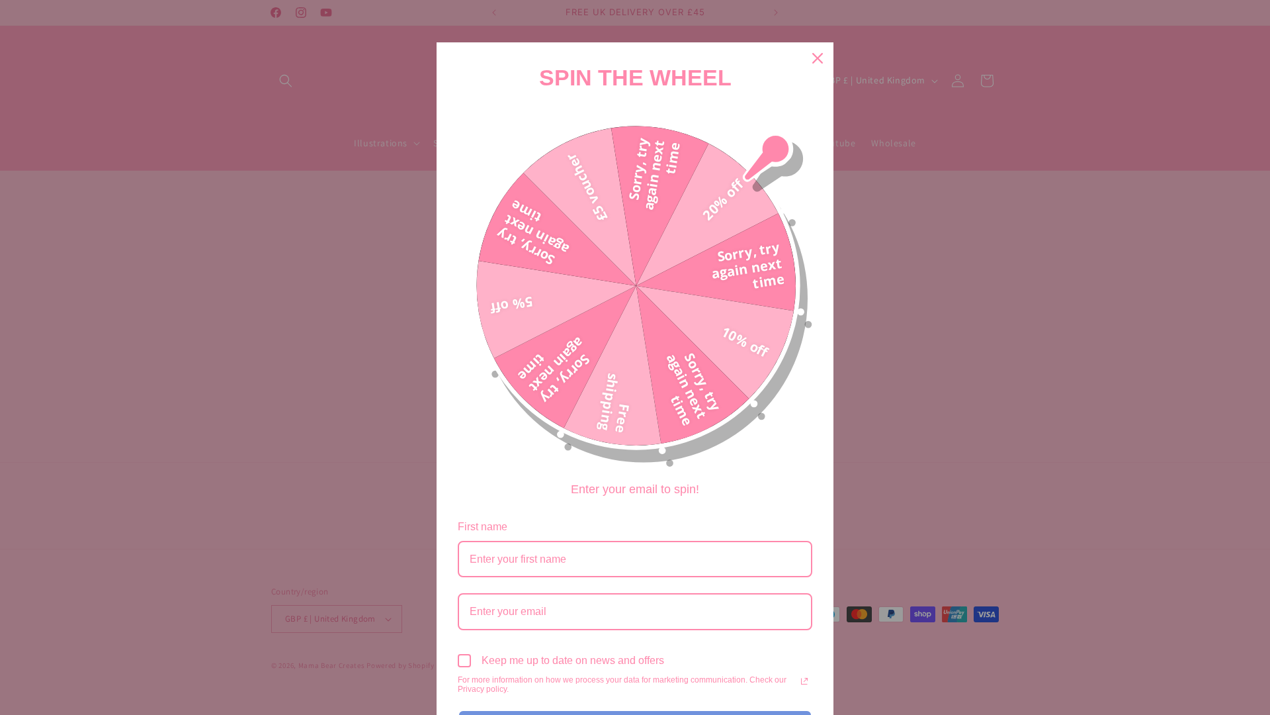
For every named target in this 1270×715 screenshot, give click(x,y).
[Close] (817, 58)
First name (482, 526)
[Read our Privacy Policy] (804, 681)
